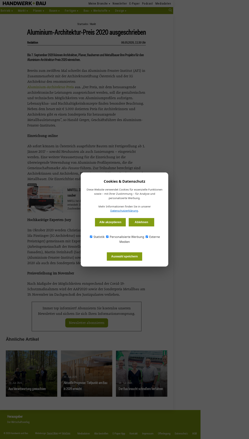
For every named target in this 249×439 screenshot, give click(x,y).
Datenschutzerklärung (124, 210)
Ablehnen (141, 222)
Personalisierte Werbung (126, 237)
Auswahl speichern (124, 256)
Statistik (99, 237)
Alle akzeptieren (110, 222)
